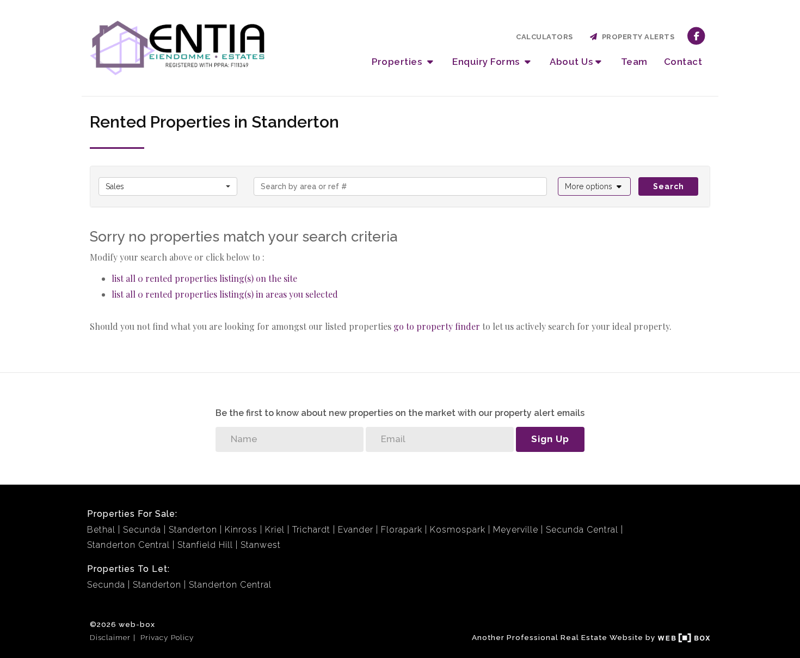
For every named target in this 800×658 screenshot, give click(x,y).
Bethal (101, 529)
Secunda (142, 529)
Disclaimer (110, 637)
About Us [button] (571, 61)
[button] (594, 186)
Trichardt (311, 529)
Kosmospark (457, 529)
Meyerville (515, 529)
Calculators (544, 37)
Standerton (193, 529)
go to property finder (436, 326)
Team (634, 61)
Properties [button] (398, 61)
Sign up (550, 438)
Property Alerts (636, 37)
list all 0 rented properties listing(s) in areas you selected (225, 294)
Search (668, 186)
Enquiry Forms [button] (487, 61)
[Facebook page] (696, 35)
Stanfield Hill (205, 545)
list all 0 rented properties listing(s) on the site (204, 278)
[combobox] (168, 186)
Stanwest (261, 545)
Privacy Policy (167, 637)
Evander (355, 529)
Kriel (275, 529)
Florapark (401, 529)
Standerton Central (128, 545)
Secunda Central (582, 529)
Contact (683, 61)
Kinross (241, 529)
